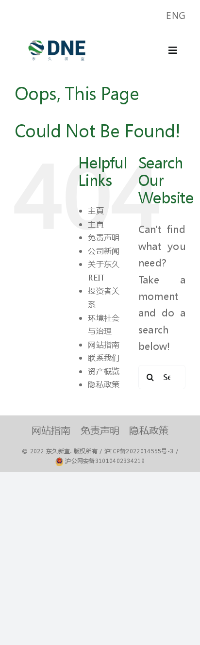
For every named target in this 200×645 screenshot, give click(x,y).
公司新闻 (103, 251)
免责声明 (103, 237)
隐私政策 (103, 384)
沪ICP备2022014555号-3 (138, 451)
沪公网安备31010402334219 (105, 461)
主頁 (96, 210)
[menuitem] (175, 16)
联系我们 (103, 357)
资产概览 (103, 371)
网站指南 (103, 344)
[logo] (56, 35)
